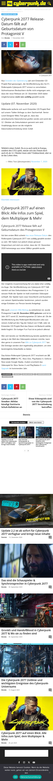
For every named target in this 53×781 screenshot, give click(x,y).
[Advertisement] (26, 137)
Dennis (7, 38)
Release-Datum (27, 374)
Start (2, 9)
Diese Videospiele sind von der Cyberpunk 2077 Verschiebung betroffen (40, 402)
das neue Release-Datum (37, 235)
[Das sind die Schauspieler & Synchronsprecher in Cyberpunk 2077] (27, 432)
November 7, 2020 (39, 161)
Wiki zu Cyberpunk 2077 (35, 342)
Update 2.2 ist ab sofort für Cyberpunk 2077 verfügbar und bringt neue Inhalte (9, 442)
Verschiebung (7, 377)
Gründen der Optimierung (16, 81)
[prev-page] (25, 450)
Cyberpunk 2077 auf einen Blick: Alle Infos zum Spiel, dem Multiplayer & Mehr (23, 736)
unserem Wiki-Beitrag (19, 310)
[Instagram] (24, 762)
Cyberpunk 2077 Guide (43, 437)
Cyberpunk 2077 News (14, 9)
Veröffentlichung (44, 374)
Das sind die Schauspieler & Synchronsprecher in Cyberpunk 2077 (26, 442)
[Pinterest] (16, 44)
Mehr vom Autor (35, 422)
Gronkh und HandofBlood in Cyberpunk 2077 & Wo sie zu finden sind (26, 631)
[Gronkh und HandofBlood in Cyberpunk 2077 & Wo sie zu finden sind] (26, 610)
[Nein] (49, 772)
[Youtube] (34, 762)
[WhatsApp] (23, 44)
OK (15, 777)
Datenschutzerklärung (30, 777)
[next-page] (28, 450)
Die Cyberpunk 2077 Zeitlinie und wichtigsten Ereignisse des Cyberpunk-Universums (43, 443)
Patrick (4, 537)
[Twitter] (10, 44)
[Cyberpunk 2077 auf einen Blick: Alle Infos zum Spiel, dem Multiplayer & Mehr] (26, 713)
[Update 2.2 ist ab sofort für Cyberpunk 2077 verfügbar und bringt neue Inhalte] (9, 432)
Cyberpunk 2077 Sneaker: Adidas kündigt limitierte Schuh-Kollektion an (11, 402)
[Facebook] (4, 44)
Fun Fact (17, 374)
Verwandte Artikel (18, 422)
